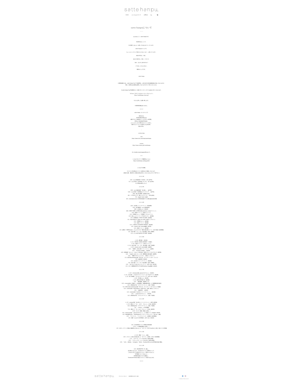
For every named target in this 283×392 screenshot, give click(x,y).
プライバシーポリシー (123, 376)
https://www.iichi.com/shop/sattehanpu (141, 138)
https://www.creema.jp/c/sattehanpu (141, 145)
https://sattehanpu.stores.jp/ (141, 95)
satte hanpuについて (136, 14)
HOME (127, 14)
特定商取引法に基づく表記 (134, 376)
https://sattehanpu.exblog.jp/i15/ (141, 160)
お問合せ (146, 14)
